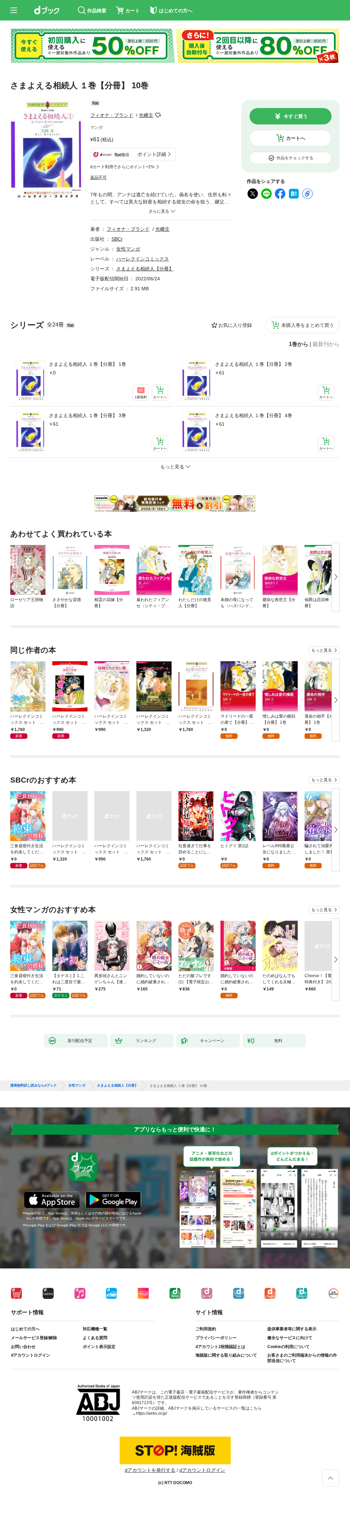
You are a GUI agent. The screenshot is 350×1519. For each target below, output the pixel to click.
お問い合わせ (23, 1346)
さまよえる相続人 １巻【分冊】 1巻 (87, 364)
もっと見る (321, 650)
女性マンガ (128, 249)
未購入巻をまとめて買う (307, 325)
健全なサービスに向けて (289, 1337)
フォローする (157, 115)
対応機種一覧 (95, 1329)
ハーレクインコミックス (142, 259)
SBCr (117, 239)
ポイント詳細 (151, 154)
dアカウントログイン (30, 1355)
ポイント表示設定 (99, 1346)
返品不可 (98, 177)
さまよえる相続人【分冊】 (145, 268)
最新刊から (326, 344)
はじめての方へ (25, 1329)
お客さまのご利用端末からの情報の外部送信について (302, 1358)
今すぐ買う (296, 116)
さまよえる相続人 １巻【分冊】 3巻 (87, 415)
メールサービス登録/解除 (34, 1337)
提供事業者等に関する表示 (292, 1329)
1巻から (298, 344)
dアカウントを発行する (150, 1470)
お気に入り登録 (235, 325)
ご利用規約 (206, 1329)
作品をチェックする (295, 158)
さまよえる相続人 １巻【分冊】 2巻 (253, 364)
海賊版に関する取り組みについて (226, 1355)
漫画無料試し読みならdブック (33, 1085)
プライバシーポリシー (216, 1337)
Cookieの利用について (288, 1346)
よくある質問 (95, 1337)
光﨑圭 (146, 115)
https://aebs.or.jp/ (151, 1413)
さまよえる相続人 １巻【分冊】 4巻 (253, 415)
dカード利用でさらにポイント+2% (122, 166)
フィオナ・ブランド (111, 115)
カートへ (295, 138)
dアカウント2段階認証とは (220, 1346)
